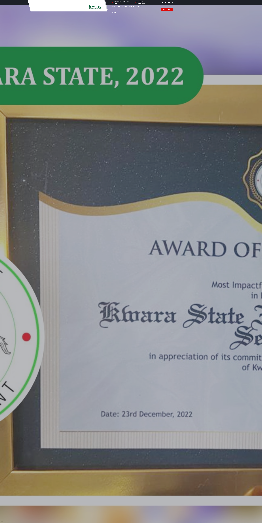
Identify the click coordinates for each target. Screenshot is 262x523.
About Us (140, 6)
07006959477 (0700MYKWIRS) (140, 2)
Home (113, 6)
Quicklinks (131, 6)
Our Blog (114, 12)
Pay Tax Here (166, 9)
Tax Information (121, 6)
